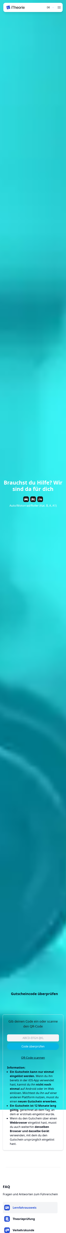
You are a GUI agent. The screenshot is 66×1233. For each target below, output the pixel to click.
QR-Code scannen (33, 1058)
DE (48, 7)
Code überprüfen (33, 1046)
